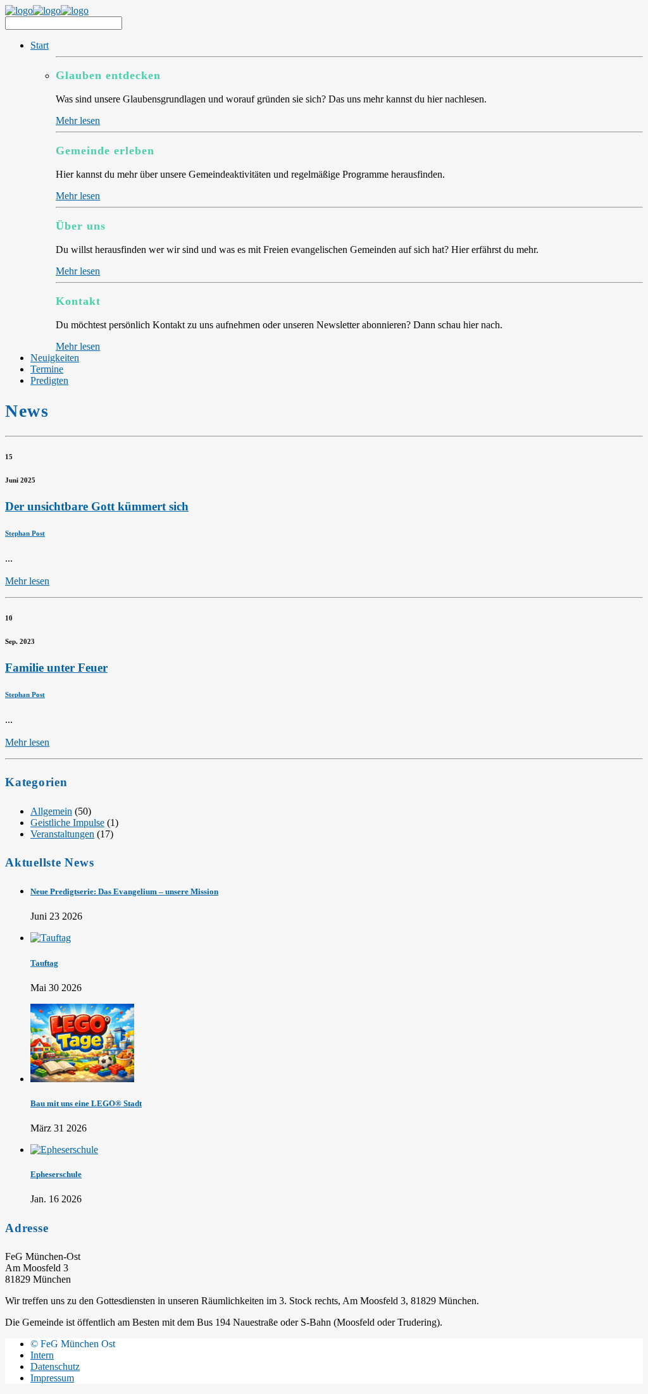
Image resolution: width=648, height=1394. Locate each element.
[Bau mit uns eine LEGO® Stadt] (82, 1078)
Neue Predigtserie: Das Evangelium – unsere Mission (124, 891)
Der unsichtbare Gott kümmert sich (97, 506)
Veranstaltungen (62, 834)
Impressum (52, 1377)
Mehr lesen (78, 120)
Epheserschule (56, 1174)
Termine (46, 369)
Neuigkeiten (54, 357)
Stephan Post (25, 533)
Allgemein (51, 811)
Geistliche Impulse (67, 822)
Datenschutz (55, 1366)
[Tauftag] (50, 937)
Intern (42, 1355)
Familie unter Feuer (56, 667)
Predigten (49, 380)
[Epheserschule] (64, 1149)
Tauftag (44, 963)
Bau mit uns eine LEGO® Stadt (86, 1103)
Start (39, 45)
